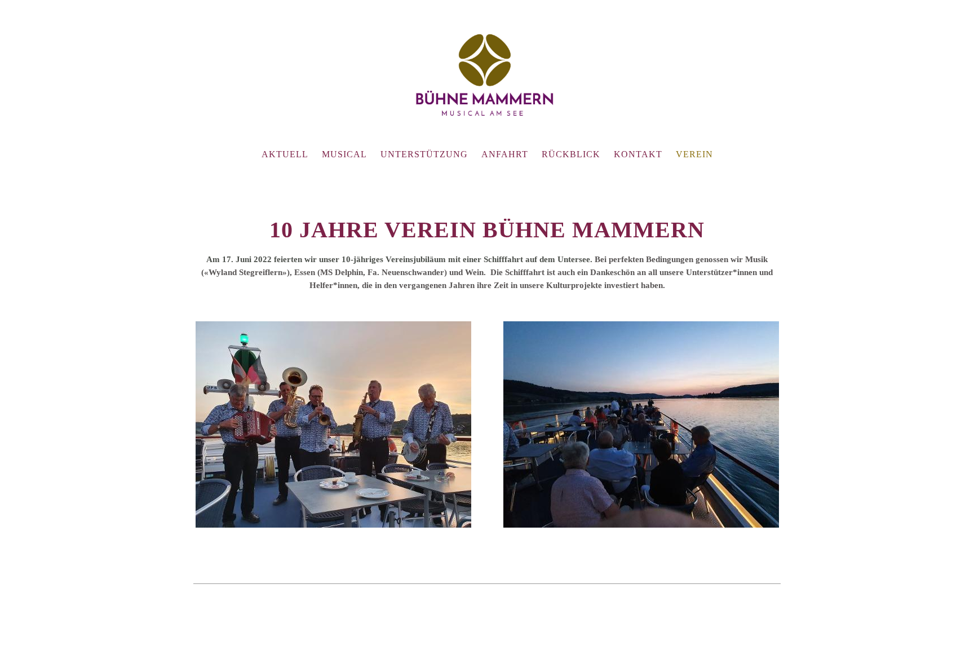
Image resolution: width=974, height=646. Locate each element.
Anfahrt (504, 154)
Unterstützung (424, 154)
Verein (694, 154)
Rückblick (571, 154)
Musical (344, 154)
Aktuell (285, 154)
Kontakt (638, 154)
